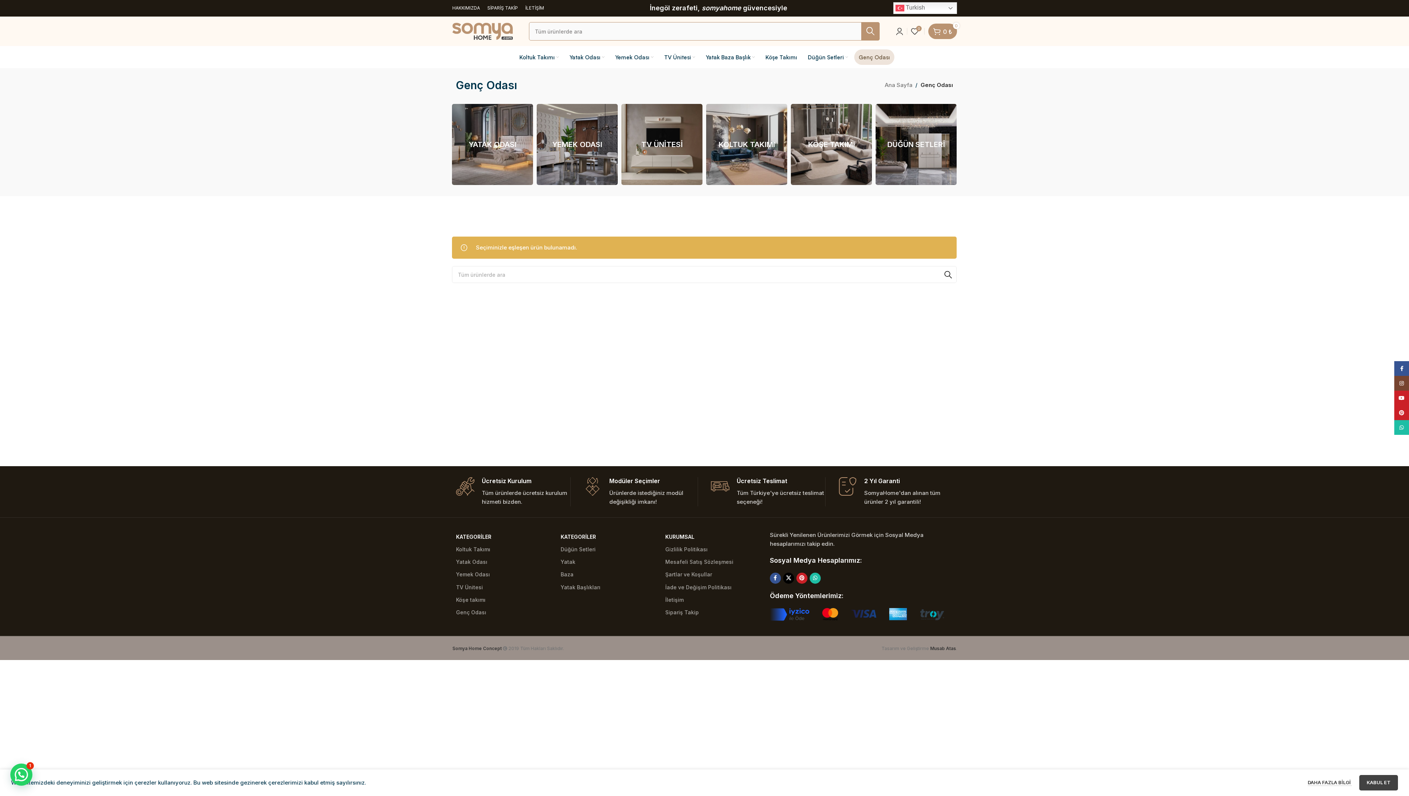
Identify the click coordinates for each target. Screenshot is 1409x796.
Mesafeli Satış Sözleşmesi (699, 562)
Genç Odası (471, 612)
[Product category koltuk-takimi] (746, 144)
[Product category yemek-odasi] (577, 144)
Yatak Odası (471, 562)
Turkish (914, 7)
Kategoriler (473, 537)
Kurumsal (679, 537)
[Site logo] (482, 30)
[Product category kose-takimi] (831, 144)
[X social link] (788, 578)
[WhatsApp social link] (815, 578)
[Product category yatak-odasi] (492, 144)
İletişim (674, 600)
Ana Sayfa (898, 84)
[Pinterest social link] (801, 578)
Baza (567, 574)
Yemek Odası (473, 574)
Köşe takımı (471, 600)
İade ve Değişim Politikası (698, 587)
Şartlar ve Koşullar (688, 574)
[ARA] (870, 31)
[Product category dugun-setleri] (916, 144)
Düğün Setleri (578, 549)
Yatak (568, 562)
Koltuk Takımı (473, 549)
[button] (21, 775)
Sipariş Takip (682, 612)
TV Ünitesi (469, 587)
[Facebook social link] (775, 578)
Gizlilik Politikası (686, 549)
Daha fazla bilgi (1330, 782)
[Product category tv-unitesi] (661, 144)
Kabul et (1379, 782)
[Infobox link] (513, 491)
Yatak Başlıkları (580, 587)
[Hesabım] (899, 31)
